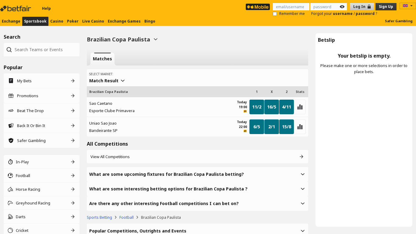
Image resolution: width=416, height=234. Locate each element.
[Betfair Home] (16, 8)
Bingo (149, 21)
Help (46, 8)
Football (126, 217)
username (343, 13)
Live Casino (93, 21)
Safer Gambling (398, 21)
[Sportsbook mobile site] (258, 7)
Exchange (11, 21)
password (365, 13)
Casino (56, 21)
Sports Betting (99, 217)
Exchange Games (124, 21)
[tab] (102, 59)
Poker (73, 21)
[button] (197, 174)
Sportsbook (35, 21)
